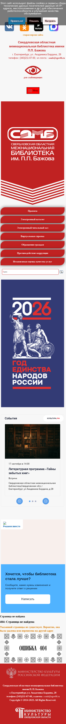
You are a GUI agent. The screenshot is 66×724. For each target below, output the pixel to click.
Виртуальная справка (32, 236)
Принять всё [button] (17, 21)
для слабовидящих (33, 77)
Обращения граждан (32, 244)
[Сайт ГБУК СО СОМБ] (32, 153)
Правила (32, 211)
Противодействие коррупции (32, 253)
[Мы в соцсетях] (9, 26)
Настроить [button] (50, 21)
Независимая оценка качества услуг (32, 261)
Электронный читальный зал (32, 227)
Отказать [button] (34, 21)
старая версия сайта (33, 35)
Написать (27, 599)
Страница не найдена (12, 616)
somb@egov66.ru (57, 58)
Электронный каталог (33, 219)
